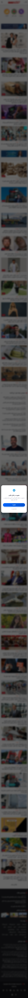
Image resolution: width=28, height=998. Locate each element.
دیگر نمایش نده (14, 509)
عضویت (14, 505)
